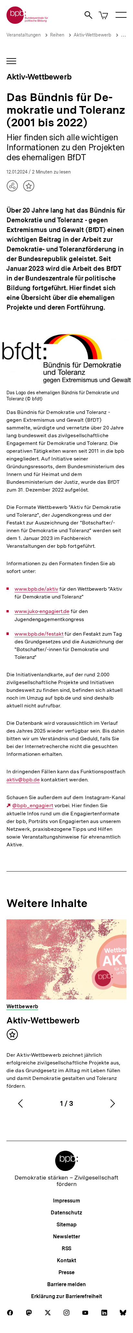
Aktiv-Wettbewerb (92, 34)
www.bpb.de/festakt (39, 634)
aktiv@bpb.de (23, 780)
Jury (125, 34)
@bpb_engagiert (32, 805)
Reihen (57, 34)
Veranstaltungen (23, 34)
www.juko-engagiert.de (42, 611)
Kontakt (66, 1260)
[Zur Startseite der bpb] (27, 21)
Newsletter (66, 1236)
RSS (67, 1248)
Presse (66, 1272)
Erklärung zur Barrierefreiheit (66, 1296)
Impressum (66, 1201)
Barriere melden (66, 1284)
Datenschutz (66, 1213)
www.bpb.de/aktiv (36, 589)
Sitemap (66, 1225)
